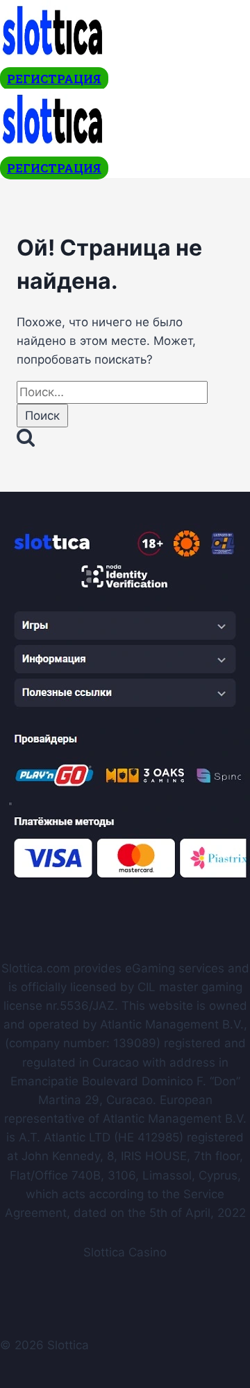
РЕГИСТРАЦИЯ (54, 79)
